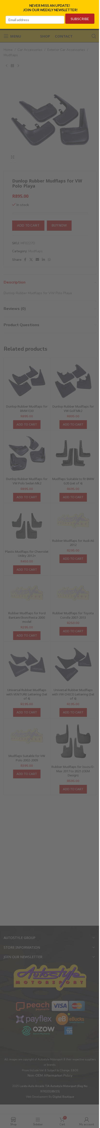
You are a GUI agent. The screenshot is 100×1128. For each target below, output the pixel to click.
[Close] (95, 5)
